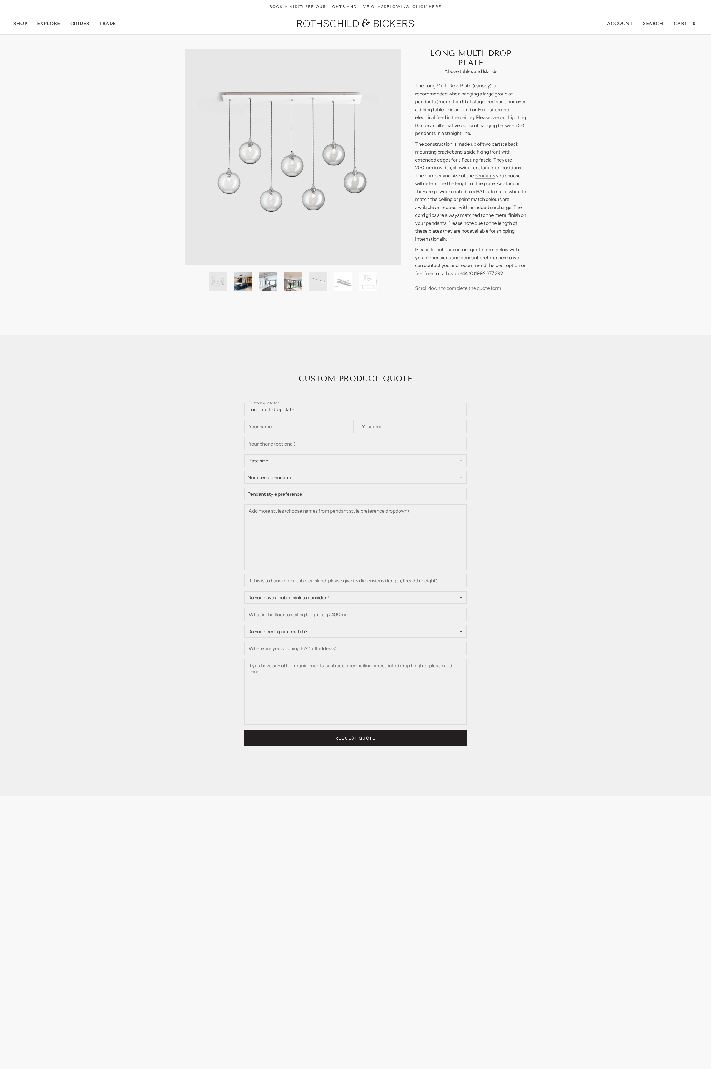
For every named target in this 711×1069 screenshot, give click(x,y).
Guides (79, 23)
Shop (20, 23)
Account (620, 23)
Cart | (684, 23)
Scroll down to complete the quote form (458, 288)
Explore (48, 23)
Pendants (485, 175)
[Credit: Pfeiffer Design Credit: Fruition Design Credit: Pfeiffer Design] (293, 157)
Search (653, 23)
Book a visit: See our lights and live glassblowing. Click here (355, 6)
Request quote (356, 738)
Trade (107, 23)
